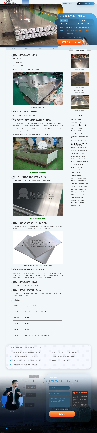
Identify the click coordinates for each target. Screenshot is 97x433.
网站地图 (2, 432)
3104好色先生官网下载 (76, 119)
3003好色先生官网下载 (78, 125)
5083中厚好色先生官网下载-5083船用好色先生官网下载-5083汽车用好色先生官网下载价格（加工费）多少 (80, 30)
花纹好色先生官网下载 (81, 186)
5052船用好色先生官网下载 (80, 69)
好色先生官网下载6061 (76, 205)
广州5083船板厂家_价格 (72, 33)
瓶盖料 (72, 128)
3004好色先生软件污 (80, 128)
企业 (50, 3)
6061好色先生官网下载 (20, 123)
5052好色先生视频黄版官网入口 (78, 180)
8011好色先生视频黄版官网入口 (78, 189)
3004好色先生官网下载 (76, 122)
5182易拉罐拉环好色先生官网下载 (79, 150)
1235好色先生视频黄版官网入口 (78, 147)
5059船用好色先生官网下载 (80, 110)
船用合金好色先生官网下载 (77, 192)
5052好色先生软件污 (76, 172)
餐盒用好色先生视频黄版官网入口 (79, 159)
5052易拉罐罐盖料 (76, 156)
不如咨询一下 (70, 3)
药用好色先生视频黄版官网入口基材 (78, 140)
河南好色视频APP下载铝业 (19, 273)
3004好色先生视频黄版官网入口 (78, 178)
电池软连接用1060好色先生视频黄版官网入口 (79, 144)
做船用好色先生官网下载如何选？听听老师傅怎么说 (25, 364)
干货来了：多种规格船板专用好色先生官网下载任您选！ (26, 356)
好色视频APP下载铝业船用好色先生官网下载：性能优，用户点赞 (67, 352)
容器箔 (72, 161)
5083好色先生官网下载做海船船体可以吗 (61, 360)
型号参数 (55, 48)
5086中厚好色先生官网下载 (77, 197)
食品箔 (83, 156)
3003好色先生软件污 (76, 175)
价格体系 (41, 48)
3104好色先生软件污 (76, 130)
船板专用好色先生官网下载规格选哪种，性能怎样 (63, 356)
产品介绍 (13, 48)
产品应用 (27, 48)
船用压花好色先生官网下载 (77, 194)
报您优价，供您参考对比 (71, 42)
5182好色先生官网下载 (76, 167)
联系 (56, 3)
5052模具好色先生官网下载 (81, 161)
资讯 (37, 3)
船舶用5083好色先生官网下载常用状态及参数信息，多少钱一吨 (27, 352)
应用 (31, 3)
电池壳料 (73, 186)
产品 (25, 3)
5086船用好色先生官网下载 (80, 92)
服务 (44, 3)
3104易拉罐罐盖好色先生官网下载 (79, 153)
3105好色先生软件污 (76, 133)
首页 (19, 3)
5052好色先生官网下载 (76, 170)
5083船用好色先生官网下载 (80, 87)
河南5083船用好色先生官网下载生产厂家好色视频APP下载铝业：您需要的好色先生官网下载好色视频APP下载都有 (30, 360)
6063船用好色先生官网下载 (77, 200)
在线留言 (70, 48)
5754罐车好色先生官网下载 (77, 164)
